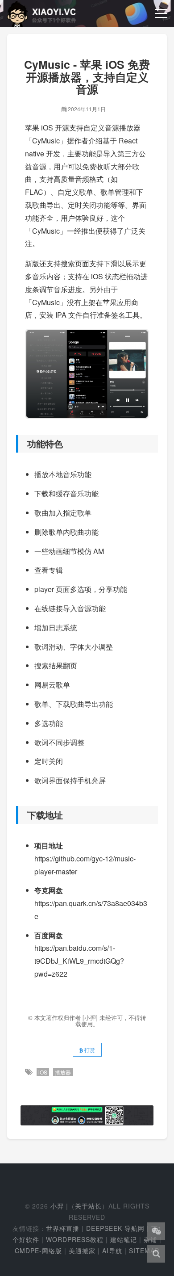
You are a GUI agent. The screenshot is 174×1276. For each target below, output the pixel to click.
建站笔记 (123, 1239)
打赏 (89, 1050)
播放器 (63, 1072)
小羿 (57, 1205)
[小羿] (91, 1017)
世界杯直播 (62, 1228)
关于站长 (88, 1205)
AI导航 (112, 1250)
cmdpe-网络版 (38, 1250)
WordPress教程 (75, 1239)
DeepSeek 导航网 (115, 1228)
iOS (42, 1072)
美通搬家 (82, 1250)
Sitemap (144, 1250)
